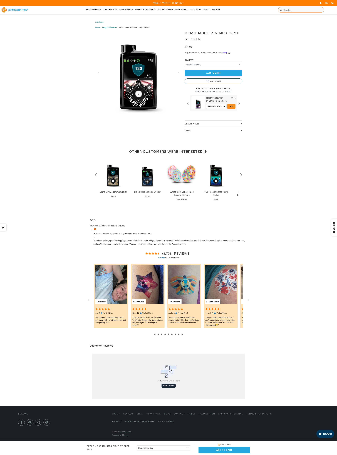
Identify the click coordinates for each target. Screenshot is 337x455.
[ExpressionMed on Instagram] (39, 422)
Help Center (207, 413)
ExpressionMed (124, 432)
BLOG (198, 10)
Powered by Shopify (120, 435)
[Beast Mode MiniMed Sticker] (138, 73)
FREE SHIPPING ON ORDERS (168, 3)
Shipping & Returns (230, 413)
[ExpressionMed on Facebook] (22, 422)
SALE (192, 10)
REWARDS (216, 10)
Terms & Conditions (259, 413)
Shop (140, 413)
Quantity (189, 60)
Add (231, 106)
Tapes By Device (93, 10)
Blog (167, 413)
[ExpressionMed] (14, 10)
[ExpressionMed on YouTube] (30, 422)
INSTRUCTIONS (181, 10)
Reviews (128, 413)
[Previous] (188, 104)
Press (191, 413)
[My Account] (321, 3)
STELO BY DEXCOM (165, 10)
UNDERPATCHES (110, 10)
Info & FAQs (153, 413)
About (116, 413)
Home (97, 28)
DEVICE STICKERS (126, 10)
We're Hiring (166, 421)
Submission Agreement (139, 421)
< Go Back (99, 22)
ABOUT (206, 10)
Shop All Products (109, 28)
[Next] (239, 104)
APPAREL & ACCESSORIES (145, 10)
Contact (179, 413)
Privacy (117, 421)
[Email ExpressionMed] (47, 422)
